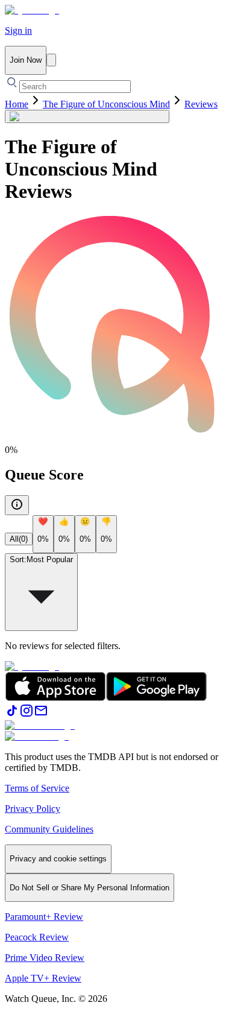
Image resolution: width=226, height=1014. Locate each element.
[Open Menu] (51, 60)
